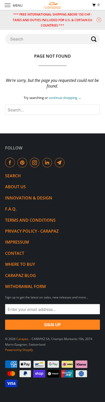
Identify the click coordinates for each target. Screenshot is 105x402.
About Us (15, 187)
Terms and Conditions (30, 220)
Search (13, 176)
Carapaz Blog (20, 275)
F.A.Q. (11, 209)
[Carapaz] (52, 5)
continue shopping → (65, 97)
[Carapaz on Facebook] (11, 162)
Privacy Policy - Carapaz (32, 231)
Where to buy (20, 264)
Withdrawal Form (25, 286)
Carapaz (22, 339)
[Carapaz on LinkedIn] (48, 162)
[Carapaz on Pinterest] (23, 162)
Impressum (17, 242)
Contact (14, 253)
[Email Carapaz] (61, 162)
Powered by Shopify (19, 350)
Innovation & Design (28, 198)
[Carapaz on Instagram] (36, 162)
